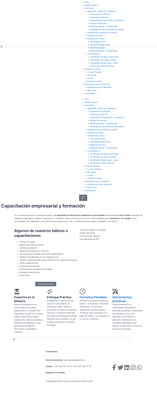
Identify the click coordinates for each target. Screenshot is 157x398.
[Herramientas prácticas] (115, 291)
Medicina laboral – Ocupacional (103, 26)
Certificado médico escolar (102, 66)
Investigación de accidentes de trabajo (107, 29)
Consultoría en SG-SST (100, 14)
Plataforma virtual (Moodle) (99, 87)
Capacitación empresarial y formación (106, 20)
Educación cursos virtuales (96, 84)
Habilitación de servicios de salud (102, 32)
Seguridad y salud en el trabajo (100, 11)
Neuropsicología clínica (100, 45)
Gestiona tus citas (95, 38)
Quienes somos (91, 5)
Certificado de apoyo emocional (104, 57)
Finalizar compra (94, 81)
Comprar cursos (92, 69)
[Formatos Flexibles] (82, 291)
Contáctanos (90, 93)
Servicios (89, 8)
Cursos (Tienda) (94, 72)
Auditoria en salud (95, 35)
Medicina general (97, 48)
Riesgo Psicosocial (98, 23)
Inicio (87, 2)
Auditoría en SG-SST (99, 17)
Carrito (90, 78)
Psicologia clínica (97, 41)
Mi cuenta (91, 75)
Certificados (92, 54)
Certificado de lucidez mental (103, 60)
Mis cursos (92, 90)
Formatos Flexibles (93, 297)
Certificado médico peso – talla (104, 63)
